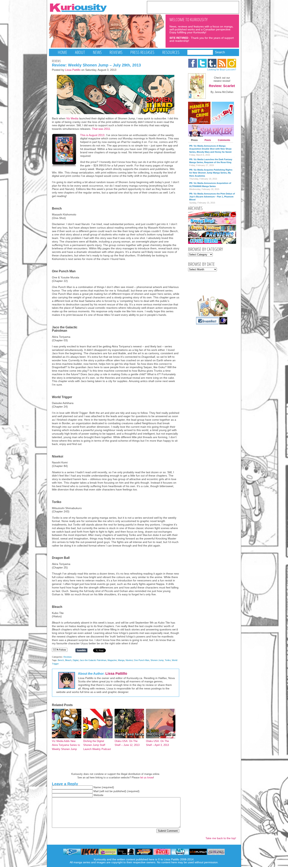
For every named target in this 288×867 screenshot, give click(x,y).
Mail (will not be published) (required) (116, 791)
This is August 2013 (92, 135)
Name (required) (103, 787)
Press (194, 140)
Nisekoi (129, 660)
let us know (146, 777)
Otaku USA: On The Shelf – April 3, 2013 (157, 743)
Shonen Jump (157, 660)
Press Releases (142, 52)
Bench (61, 660)
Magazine (112, 660)
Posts (208, 140)
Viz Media (72, 118)
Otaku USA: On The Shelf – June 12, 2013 (127, 743)
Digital (75, 660)
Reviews (116, 52)
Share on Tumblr (81, 650)
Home (62, 52)
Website (98, 795)
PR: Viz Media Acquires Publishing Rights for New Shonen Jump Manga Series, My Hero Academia (210, 173)
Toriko (168, 660)
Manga (121, 660)
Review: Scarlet (222, 86)
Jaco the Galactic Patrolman (93, 660)
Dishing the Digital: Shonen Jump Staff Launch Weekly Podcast (97, 745)
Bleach (68, 660)
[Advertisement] (193, 7)
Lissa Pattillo (73, 69)
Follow (62, 649)
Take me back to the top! (221, 838)
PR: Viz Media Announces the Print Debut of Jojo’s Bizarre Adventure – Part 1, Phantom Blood (212, 196)
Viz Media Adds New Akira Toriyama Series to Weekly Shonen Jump (66, 745)
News (97, 52)
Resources (170, 52)
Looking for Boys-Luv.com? (221, 69)
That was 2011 (101, 128)
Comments (224, 140)
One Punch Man (141, 660)
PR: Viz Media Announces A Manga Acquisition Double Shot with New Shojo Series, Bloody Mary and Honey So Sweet (210, 149)
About (80, 52)
